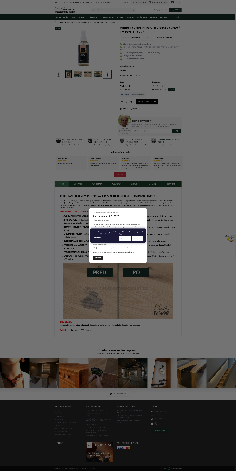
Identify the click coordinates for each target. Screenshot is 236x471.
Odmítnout (124, 239)
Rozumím (98, 258)
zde (121, 234)
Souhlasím (138, 239)
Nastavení (97, 237)
